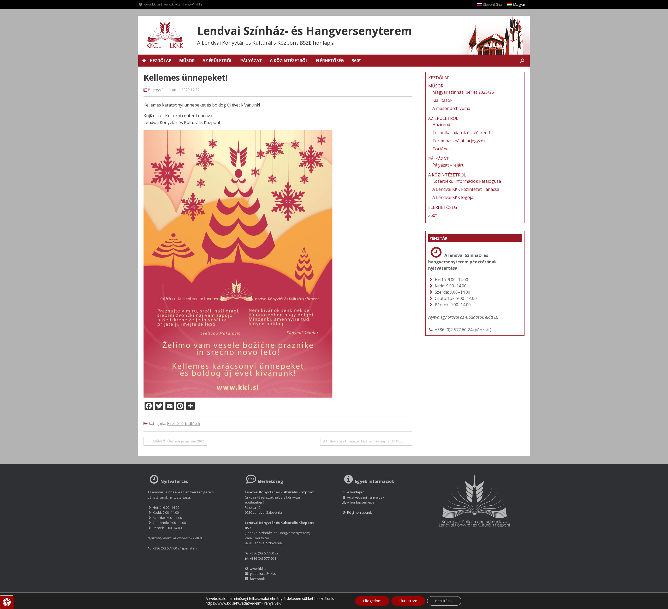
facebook (257, 578)
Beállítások (444, 600)
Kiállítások (442, 100)
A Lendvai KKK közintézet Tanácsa (465, 189)
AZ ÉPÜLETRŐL (217, 60)
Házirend (441, 124)
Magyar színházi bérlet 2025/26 (463, 92)
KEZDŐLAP (160, 60)
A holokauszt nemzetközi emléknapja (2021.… (366, 441)
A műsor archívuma (451, 108)
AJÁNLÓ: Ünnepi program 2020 (175, 441)
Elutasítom (408, 600)
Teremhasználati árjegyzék (459, 141)
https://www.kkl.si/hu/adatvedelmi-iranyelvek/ (244, 603)
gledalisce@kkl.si (263, 573)
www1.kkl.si (194, 4)
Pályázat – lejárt (447, 165)
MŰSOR (187, 60)
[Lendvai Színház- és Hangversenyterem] (161, 34)
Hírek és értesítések (183, 423)
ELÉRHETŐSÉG (330, 60)
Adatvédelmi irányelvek (365, 497)
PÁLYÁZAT (251, 60)
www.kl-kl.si (172, 4)
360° (356, 60)
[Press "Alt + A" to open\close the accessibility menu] (7, 602)
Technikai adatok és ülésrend (461, 132)
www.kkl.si (152, 4)
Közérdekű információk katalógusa (466, 181)
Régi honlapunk (359, 512)
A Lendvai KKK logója (452, 197)
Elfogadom (372, 600)
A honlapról (356, 492)
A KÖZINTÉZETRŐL (289, 60)
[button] (522, 61)
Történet (441, 149)
